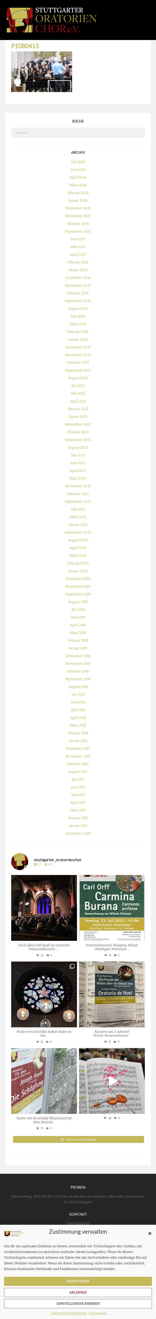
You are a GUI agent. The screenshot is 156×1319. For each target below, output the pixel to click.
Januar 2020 (78, 571)
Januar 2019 (78, 648)
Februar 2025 (78, 262)
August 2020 (78, 540)
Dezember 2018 (78, 656)
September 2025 (78, 231)
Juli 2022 (78, 455)
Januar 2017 (78, 826)
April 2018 (78, 718)
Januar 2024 (78, 339)
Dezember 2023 (78, 347)
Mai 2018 (78, 710)
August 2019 (78, 602)
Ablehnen (78, 1292)
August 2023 (78, 378)
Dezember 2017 (78, 748)
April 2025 (78, 254)
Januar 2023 (78, 417)
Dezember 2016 (78, 833)
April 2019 (78, 625)
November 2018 (78, 664)
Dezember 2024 (78, 278)
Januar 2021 (78, 525)
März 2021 (78, 517)
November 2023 (78, 355)
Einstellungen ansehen (78, 1304)
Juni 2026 (78, 170)
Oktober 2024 (78, 293)
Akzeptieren (78, 1281)
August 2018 (78, 687)
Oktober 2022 (78, 432)
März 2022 (78, 478)
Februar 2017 (78, 818)
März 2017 (78, 810)
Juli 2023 (78, 386)
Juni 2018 (78, 702)
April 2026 (78, 177)
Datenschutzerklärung (69, 1313)
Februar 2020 (78, 563)
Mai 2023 (78, 393)
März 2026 (78, 185)
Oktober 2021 (78, 494)
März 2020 (78, 555)
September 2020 (78, 532)
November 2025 (78, 216)
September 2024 (78, 301)
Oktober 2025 (78, 224)
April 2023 (78, 401)
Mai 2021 (78, 509)
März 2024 (78, 324)
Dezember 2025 (78, 208)
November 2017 (78, 756)
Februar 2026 (78, 193)
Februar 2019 (78, 640)
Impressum (98, 1313)
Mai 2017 (78, 795)
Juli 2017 (78, 779)
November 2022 (78, 424)
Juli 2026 (78, 162)
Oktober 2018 (78, 671)
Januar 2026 (78, 200)
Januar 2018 (78, 741)
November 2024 (78, 285)
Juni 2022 (78, 463)
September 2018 (78, 679)
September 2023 (78, 370)
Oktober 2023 (78, 363)
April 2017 (78, 802)
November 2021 (78, 486)
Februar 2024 (78, 332)
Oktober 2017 (78, 764)
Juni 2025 (78, 239)
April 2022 (78, 471)
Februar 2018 (78, 733)
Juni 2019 (78, 617)
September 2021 (78, 501)
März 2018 (78, 725)
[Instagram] (73, 936)
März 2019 (78, 633)
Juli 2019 (78, 610)
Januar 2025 (78, 270)
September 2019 (78, 594)
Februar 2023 (78, 409)
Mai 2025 (78, 247)
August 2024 (78, 308)
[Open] (44, 908)
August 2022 (78, 447)
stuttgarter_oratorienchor (43, 878)
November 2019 (78, 586)
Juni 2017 (78, 787)
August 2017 (78, 772)
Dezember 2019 (78, 579)
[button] (150, 1233)
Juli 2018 (78, 694)
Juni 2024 (78, 316)
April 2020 (78, 548)
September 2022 (78, 440)
